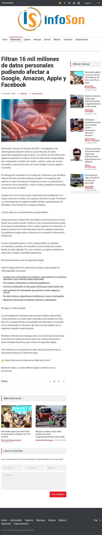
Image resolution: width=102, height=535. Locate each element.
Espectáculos (81, 39)
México (57, 39)
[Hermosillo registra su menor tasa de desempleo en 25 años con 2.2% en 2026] (16, 416)
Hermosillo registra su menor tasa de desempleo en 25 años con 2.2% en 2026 (16, 434)
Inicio (4, 39)
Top (95, 520)
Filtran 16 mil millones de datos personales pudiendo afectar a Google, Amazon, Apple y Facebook (33, 72)
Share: (4, 381)
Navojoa (37, 39)
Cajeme (27, 39)
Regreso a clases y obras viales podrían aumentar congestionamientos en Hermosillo (50, 434)
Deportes (68, 39)
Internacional (90, 139)
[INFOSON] (51, 26)
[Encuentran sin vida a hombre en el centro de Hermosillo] (77, 180)
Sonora (47, 39)
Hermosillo (15, 39)
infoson (24, 94)
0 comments (37, 94)
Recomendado (15, 440)
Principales (49, 440)
